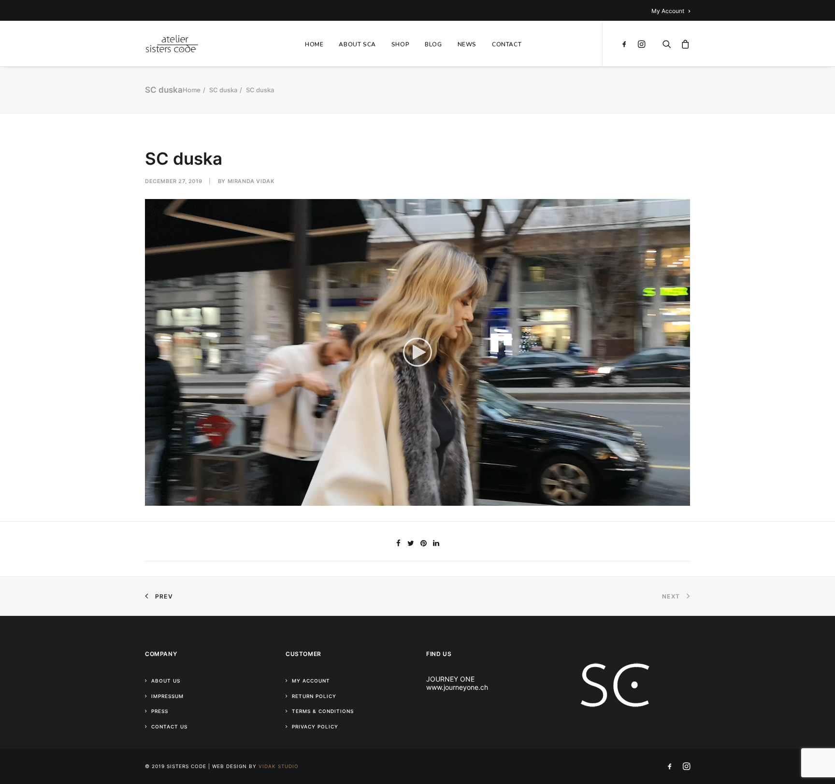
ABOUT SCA (357, 44)
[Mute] (670, 498)
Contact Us (169, 726)
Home (192, 90)
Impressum (167, 696)
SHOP (400, 44)
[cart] (683, 43)
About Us (165, 681)
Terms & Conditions (323, 711)
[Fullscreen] (683, 498)
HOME (314, 44)
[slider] (410, 498)
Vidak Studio (279, 766)
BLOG (433, 44)
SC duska (223, 90)
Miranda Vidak (251, 181)
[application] (417, 352)
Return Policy (314, 696)
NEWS (467, 44)
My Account (667, 10)
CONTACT (506, 44)
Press (159, 711)
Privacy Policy (315, 726)
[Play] (151, 498)
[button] (417, 352)
